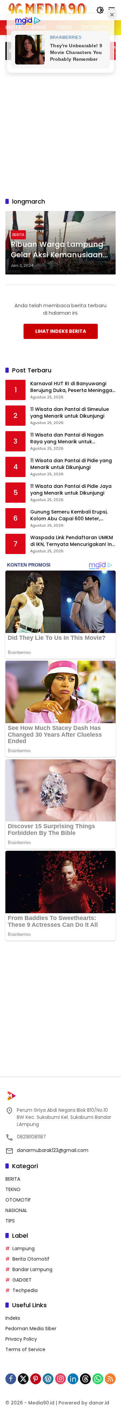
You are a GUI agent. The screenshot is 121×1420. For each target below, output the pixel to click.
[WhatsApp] (97, 1378)
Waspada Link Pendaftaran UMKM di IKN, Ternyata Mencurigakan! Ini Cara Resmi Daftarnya (71, 541)
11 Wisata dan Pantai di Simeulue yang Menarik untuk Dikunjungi (69, 412)
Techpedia (25, 1290)
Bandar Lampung (32, 1269)
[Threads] (85, 1378)
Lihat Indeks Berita (60, 331)
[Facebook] (10, 1378)
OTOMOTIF (18, 1200)
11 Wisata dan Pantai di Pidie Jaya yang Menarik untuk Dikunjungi (71, 489)
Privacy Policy (21, 1339)
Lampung (23, 1248)
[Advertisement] (60, 127)
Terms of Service (25, 1349)
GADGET (22, 1280)
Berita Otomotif (30, 1259)
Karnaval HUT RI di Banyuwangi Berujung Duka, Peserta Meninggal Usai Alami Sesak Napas (72, 387)
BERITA (18, 234)
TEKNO (13, 1189)
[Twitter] (23, 1378)
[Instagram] (60, 1378)
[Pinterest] (35, 1378)
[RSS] (110, 1378)
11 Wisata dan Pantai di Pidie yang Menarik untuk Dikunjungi (71, 464)
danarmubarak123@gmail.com (52, 1150)
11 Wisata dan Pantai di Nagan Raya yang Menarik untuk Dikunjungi (67, 438)
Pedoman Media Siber (30, 1328)
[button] (100, 10)
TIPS (10, 1220)
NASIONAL (16, 1210)
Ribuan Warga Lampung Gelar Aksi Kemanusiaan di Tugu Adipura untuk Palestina (57, 249)
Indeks (12, 1318)
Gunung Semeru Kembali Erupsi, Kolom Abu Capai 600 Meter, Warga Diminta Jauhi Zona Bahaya (72, 515)
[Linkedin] (73, 1378)
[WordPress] (48, 1378)
